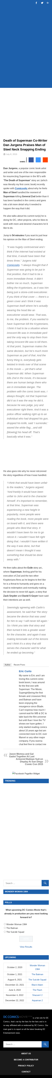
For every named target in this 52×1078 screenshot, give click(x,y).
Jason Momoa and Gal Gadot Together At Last (21, 755)
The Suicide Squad (15, 932)
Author (7, 665)
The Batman (12, 928)
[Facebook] (41, 672)
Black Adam (37, 985)
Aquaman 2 (37, 1000)
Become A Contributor (26, 1060)
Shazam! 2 (37, 995)
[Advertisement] (26, 57)
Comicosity (21, 188)
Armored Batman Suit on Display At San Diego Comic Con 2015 (29, 761)
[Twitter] (45, 672)
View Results (26, 947)
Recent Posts (19, 665)
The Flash (37, 990)
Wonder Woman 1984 (16, 924)
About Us (26, 1053)
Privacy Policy (26, 1066)
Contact (26, 1072)
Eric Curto (25, 671)
